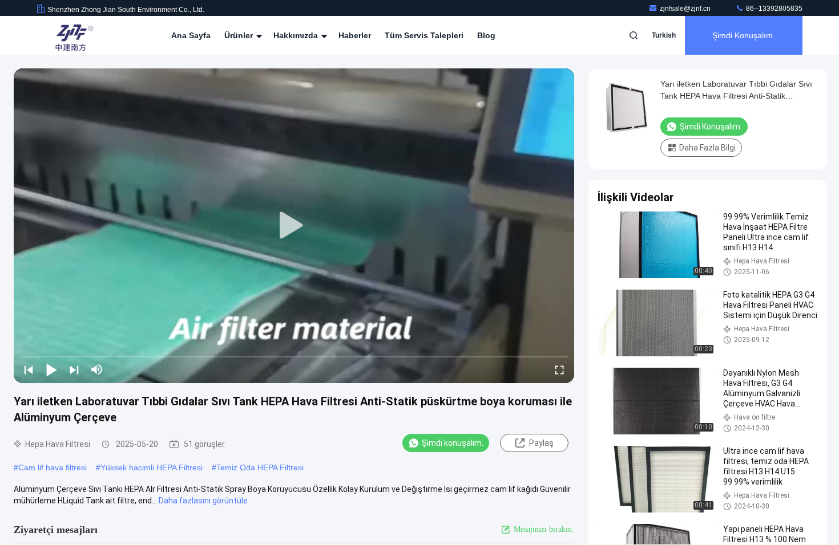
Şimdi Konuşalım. (743, 35)
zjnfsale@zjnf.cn (686, 9)
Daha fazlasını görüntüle (203, 500)
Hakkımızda (296, 35)
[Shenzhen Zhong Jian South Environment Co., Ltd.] (72, 35)
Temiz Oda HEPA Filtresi (260, 467)
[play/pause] (51, 369)
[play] (294, 226)
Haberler (354, 35)
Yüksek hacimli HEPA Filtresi (151, 467)
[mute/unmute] (97, 369)
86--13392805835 (773, 9)
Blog (486, 35)
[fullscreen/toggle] (559, 369)
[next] (74, 369)
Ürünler (239, 35)
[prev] (28, 369)
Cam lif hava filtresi (52, 467)
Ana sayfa (191, 35)
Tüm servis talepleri (424, 35)
